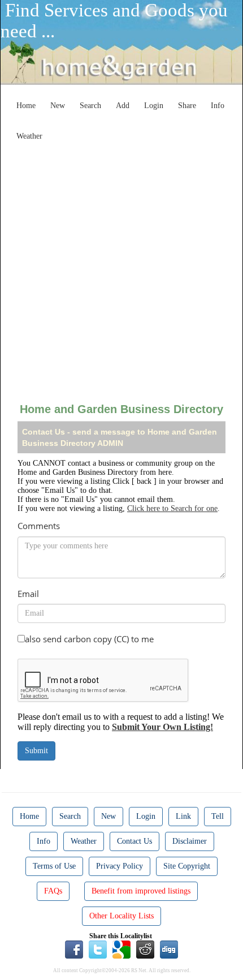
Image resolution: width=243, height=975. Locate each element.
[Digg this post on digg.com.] (169, 948)
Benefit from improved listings (141, 891)
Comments (39, 525)
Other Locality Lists (121, 916)
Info (217, 105)
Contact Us (134, 841)
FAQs (53, 891)
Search (90, 105)
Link (183, 816)
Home (26, 105)
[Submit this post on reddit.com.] (145, 948)
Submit (36, 750)
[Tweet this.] (98, 948)
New (57, 105)
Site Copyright (186, 866)
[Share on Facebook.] (74, 948)
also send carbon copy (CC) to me (89, 639)
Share (187, 105)
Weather (29, 136)
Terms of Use (54, 866)
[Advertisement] (121, 267)
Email (28, 593)
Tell (217, 816)
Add (122, 105)
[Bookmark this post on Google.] (121, 948)
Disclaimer (189, 841)
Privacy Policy (119, 866)
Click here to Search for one (172, 508)
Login (153, 105)
